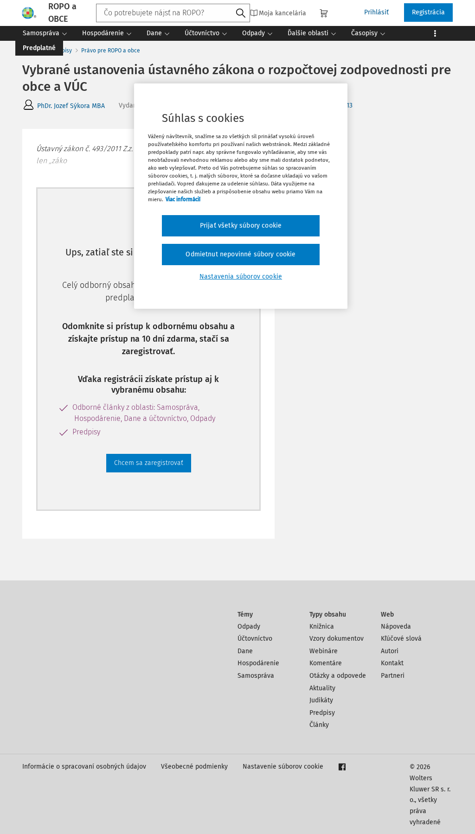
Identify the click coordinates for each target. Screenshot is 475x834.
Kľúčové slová (401, 639)
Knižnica (321, 626)
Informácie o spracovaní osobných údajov (84, 766)
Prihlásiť (376, 12)
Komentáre (325, 663)
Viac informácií (183, 199)
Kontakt (392, 663)
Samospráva (256, 676)
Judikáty (321, 700)
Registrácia (428, 12)
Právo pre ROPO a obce (110, 50)
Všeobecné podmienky (194, 766)
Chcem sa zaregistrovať (148, 463)
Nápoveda (396, 626)
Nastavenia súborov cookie (240, 276)
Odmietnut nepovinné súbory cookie (240, 254)
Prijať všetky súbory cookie (241, 225)
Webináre (323, 651)
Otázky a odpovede (337, 676)
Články (319, 725)
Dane (245, 651)
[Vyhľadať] (241, 13)
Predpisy (322, 713)
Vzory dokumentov (336, 639)
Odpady (249, 626)
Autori (389, 651)
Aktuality (322, 688)
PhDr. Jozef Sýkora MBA (71, 106)
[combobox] (173, 13)
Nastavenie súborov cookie (283, 766)
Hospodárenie (258, 663)
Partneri (392, 676)
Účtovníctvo (255, 639)
